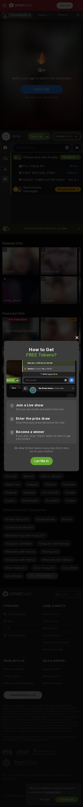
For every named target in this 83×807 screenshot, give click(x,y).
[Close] (77, 337)
